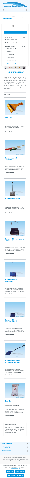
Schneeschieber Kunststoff (11, 280)
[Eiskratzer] (15, 107)
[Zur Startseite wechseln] (15, 4)
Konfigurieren (20, 471)
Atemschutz (10, 51)
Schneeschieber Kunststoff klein (11, 321)
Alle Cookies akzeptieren (15, 475)
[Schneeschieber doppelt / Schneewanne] (15, 228)
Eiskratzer (8, 117)
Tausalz (8, 401)
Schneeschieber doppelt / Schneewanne (14, 240)
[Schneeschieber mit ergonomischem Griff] (15, 350)
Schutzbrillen (10, 57)
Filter (16, 26)
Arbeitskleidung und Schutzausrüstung (15, 47)
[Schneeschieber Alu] (15, 188)
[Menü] (4, 10)
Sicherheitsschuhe (12, 60)
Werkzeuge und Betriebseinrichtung (15, 38)
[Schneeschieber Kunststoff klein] (15, 309)
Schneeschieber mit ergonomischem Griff (13, 361)
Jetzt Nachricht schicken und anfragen (16, 32)
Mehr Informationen (15, 468)
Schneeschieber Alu (12, 198)
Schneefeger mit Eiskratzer (11, 159)
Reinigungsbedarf (12, 63)
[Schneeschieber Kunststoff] (15, 269)
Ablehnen (10, 471)
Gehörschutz (10, 54)
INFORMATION (6, 447)
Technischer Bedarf (11, 43)
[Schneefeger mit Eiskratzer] (15, 147)
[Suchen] (26, 10)
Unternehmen (6, 451)
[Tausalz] (15, 390)
